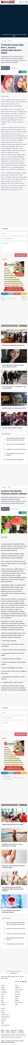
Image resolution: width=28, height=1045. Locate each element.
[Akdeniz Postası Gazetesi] (8, 2)
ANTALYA (10, 41)
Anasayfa (4, 41)
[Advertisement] (14, 19)
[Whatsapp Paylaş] (25, 72)
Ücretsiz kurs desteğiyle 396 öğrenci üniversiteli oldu (14, 35)
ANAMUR (10, 971)
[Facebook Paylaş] (20, 72)
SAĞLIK (9, 487)
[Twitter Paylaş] (22, 72)
